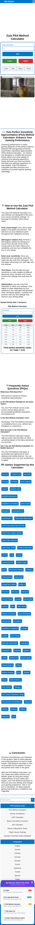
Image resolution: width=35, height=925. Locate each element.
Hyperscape (6, 621)
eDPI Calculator (17, 817)
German (17, 857)
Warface (23, 709)
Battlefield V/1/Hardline (10, 504)
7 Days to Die (16, 474)
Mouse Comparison (17, 814)
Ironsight (24, 628)
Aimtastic (14, 481)
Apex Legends (26, 481)
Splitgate (27, 672)
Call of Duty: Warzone (9, 540)
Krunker (5, 636)
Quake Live (14, 658)
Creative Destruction (25, 548)
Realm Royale (26, 658)
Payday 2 (26, 650)
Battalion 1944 (15, 489)
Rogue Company (8, 672)
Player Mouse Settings (17, 832)
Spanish (17, 875)
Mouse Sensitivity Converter (17, 821)
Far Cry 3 (5, 592)
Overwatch (24, 643)
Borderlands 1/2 (17, 511)
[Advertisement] (17, 18)
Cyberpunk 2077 (7, 562)
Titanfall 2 (17, 687)
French (17, 864)
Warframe (5, 716)
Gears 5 (5, 606)
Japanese (17, 868)
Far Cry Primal (7, 599)
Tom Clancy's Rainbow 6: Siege (13, 694)
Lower (9, 61)
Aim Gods (27, 474)
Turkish (17, 872)
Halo (12, 606)
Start (17, 54)
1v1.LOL (5, 474)
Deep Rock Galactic (16, 570)
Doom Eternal (7, 577)
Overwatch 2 (6, 650)
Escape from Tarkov (9, 584)
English (17, 846)
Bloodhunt (5, 511)
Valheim (5, 709)
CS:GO (19, 555)
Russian (17, 861)
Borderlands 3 (7, 518)
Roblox (18, 665)
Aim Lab (5, 481)
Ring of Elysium (7, 665)
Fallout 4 (22, 584)
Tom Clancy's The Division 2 (11, 702)
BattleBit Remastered (9, 496)
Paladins (17, 650)
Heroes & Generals (8, 614)
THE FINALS (6, 687)
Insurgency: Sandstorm (10, 628)
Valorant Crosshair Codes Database (17, 836)
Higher (25, 61)
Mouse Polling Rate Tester (17, 828)
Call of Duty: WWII (8, 548)
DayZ (4, 570)
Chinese (17, 853)
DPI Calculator (17, 825)
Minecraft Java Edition (9, 643)
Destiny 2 (29, 570)
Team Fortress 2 (15, 680)
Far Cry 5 (25, 592)
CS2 (11, 555)
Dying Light (19, 577)
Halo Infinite (22, 606)
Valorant (14, 709)
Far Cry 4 (15, 592)
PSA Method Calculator (9, 2)
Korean (17, 849)
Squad (4, 680)
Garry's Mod (28, 599)
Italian (17, 879)
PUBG (4, 658)
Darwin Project (22, 562)
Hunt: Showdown (24, 614)
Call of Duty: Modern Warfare (12, 533)
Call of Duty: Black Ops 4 (23, 518)
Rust (18, 672)
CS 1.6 (4, 555)
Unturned (28, 702)
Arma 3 (4, 489)
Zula (13, 716)
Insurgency (17, 621)
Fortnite (18, 599)
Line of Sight (15, 636)
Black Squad (25, 504)
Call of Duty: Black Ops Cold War (13, 526)
